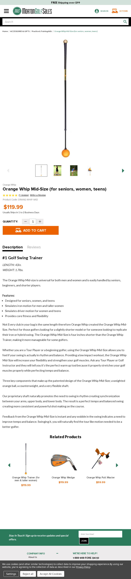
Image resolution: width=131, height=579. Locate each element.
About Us (32, 557)
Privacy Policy (83, 566)
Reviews (34, 247)
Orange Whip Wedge (63, 477)
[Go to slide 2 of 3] (117, 465)
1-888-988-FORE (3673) (86, 558)
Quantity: (10, 221)
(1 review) (24, 195)
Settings (11, 574)
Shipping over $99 (65, 2)
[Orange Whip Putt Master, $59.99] (100, 458)
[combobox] (65, 21)
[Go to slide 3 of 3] (9, 465)
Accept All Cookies (51, 574)
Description (12, 247)
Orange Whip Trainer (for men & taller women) (26, 479)
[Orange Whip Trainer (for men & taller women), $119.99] (26, 458)
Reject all (28, 574)
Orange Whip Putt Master (101, 477)
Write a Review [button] (38, 195)
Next (123, 171)
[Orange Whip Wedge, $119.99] (63, 458)
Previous (8, 171)
